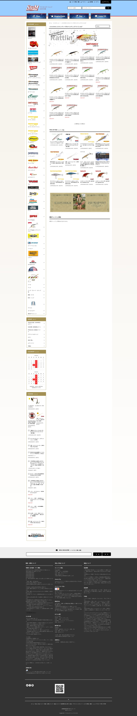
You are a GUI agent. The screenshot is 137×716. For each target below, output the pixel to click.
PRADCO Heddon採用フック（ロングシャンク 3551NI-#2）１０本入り (37, 453)
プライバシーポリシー (77, 703)
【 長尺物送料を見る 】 (31, 612)
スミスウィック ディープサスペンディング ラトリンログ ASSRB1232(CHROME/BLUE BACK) (103, 58)
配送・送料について (48, 703)
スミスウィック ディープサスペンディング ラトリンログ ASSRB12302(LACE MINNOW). (103, 94)
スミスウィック (56, 23)
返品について (57, 703)
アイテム (106, 1)
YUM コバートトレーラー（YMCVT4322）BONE (40, 419)
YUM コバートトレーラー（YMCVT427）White (72, 162)
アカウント (84, 1)
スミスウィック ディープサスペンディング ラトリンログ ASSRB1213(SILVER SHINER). (72, 114)
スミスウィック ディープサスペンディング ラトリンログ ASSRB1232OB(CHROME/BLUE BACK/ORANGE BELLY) (87, 59)
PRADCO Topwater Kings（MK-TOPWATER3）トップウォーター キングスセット (102, 163)
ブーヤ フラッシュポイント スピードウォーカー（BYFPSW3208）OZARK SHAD (57, 182)
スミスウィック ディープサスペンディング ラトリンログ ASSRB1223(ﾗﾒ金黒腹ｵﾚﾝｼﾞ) (56, 98)
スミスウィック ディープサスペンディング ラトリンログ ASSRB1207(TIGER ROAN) (87, 76)
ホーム (50, 23)
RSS (101, 703)
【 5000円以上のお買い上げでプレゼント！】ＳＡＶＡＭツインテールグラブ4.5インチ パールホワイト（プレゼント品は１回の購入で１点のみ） (37, 464)
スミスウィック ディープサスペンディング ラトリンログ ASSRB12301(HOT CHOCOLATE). (87, 94)
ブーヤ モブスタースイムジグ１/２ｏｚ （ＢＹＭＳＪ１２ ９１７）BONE (87, 145)
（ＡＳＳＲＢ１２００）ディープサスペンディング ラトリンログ (73, 23)
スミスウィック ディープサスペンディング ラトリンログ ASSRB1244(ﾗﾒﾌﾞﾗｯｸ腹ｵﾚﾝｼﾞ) (72, 61)
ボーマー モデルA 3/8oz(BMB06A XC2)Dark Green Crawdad (37, 474)
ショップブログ (96, 703)
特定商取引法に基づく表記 (66, 703)
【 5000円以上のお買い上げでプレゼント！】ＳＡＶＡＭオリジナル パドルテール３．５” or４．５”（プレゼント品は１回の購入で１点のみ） (37, 483)
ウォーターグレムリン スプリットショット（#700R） (37, 439)
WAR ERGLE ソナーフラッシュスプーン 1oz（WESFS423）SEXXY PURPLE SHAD (102, 145)
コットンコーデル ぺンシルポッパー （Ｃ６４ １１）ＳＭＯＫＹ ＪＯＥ (57, 142)
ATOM (104, 703)
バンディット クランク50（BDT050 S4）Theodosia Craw (87, 182)
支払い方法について (39, 703)
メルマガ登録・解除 (75, 1)
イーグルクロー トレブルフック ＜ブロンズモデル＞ (36, 406)
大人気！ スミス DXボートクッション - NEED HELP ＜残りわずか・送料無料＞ (37, 514)
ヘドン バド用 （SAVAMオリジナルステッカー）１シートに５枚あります (37, 499)
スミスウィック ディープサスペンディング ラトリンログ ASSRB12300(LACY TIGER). (72, 94)
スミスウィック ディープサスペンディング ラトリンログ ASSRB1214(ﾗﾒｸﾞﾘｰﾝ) (103, 79)
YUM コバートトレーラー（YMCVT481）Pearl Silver (37, 446)
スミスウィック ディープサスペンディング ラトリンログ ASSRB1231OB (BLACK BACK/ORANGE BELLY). (56, 114)
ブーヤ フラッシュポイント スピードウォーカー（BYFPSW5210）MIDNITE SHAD (72, 182)
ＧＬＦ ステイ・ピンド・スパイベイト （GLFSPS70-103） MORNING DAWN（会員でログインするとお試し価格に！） (87, 163)
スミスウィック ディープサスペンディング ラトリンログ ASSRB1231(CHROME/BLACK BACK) (57, 76)
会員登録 (91, 1)
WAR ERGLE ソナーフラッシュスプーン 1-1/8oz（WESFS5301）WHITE (57, 163)
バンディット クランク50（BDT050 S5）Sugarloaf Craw (102, 182)
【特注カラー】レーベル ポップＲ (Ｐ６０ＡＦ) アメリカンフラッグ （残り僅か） (71, 145)
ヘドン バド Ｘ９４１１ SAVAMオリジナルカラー (37, 492)
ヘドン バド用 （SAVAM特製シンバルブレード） (37, 507)
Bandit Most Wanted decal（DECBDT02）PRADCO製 (32, 422)
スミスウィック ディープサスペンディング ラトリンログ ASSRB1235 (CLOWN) (72, 76)
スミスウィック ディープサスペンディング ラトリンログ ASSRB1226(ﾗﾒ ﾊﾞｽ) (56, 61)
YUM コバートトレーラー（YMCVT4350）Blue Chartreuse (37, 522)
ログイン (97, 1)
